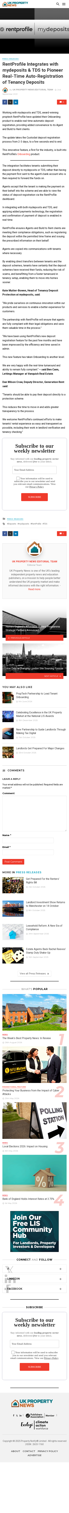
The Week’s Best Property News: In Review (26, 1038)
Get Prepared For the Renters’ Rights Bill (42, 880)
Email (6, 847)
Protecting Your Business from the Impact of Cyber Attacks (30, 1092)
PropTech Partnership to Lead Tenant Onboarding (36, 695)
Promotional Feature (14, 1087)
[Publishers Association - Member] (40, 1415)
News (5, 1034)
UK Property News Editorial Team (33, 89)
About (15, 1451)
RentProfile (36, 524)
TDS (45, 524)
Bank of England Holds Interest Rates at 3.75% (28, 1198)
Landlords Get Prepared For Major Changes (40, 748)
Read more (34, 589)
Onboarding (23, 154)
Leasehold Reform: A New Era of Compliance (44, 927)
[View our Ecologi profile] (34, 1425)
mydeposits (24, 524)
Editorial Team (34, 565)
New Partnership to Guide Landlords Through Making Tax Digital (41, 731)
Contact (29, 1451)
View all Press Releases (33, 973)
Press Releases (10, 59)
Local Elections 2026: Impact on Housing (24, 1146)
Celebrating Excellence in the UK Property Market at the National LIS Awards (39, 714)
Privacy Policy (36, 486)
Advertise (34, 1455)
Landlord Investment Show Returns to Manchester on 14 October (45, 904)
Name (6, 835)
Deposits (12, 524)
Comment (8, 793)
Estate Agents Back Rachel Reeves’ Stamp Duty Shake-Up (46, 951)
